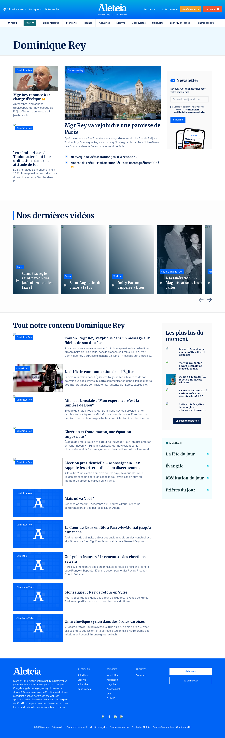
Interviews (71, 22)
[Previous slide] (201, 300)
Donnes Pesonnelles (163, 727)
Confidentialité (183, 727)
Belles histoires (51, 22)
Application (112, 679)
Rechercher (54, 9)
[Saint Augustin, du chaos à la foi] (83, 259)
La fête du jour (180, 454)
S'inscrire (178, 119)
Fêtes (20, 267)
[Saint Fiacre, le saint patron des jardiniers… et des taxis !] (35, 259)
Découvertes (139, 22)
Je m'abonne (189, 9)
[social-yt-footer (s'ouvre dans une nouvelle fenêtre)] (103, 717)
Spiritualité (158, 22)
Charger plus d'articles (187, 420)
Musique (117, 276)
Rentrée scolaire (205, 22)
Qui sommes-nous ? (77, 727)
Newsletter (112, 675)
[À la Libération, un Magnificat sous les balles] (179, 259)
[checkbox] (171, 107)
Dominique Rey (75, 70)
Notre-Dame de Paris (172, 271)
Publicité (111, 698)
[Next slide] (209, 300)
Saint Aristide (121, 14)
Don (109, 693)
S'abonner (190, 671)
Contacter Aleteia (141, 727)
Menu (14, 22)
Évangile (174, 466)
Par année (141, 675)
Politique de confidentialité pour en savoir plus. (190, 110)
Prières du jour (180, 490)
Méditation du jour (185, 478)
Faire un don (58, 727)
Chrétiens (21, 555)
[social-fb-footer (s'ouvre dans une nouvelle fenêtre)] (109, 717)
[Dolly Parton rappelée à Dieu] (131, 259)
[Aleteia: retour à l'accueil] (112, 7)
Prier (28, 22)
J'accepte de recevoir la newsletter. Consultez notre (190, 109)
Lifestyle (120, 22)
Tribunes (87, 22)
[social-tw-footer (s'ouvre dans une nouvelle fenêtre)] (115, 717)
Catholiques (22, 368)
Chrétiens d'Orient (25, 587)
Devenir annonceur (119, 727)
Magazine (111, 684)
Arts (211, 271)
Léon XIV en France (180, 22)
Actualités (104, 22)
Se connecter (171, 9)
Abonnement (113, 689)
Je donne (210, 9)
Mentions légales (98, 727)
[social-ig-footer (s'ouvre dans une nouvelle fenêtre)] (121, 717)
